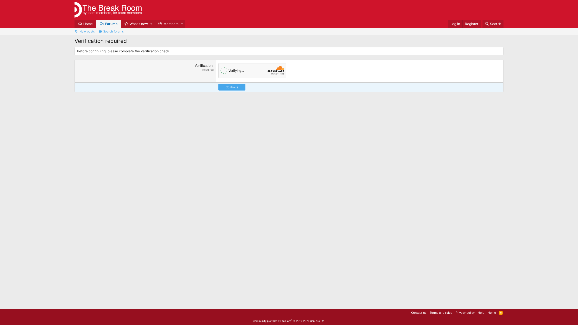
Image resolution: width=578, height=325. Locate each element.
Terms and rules (441, 312)
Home (88, 24)
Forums (111, 24)
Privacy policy (465, 312)
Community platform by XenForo (289, 321)
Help (481, 312)
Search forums (113, 31)
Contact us (419, 312)
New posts (87, 31)
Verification (204, 65)
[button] (151, 24)
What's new (139, 24)
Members (171, 24)
